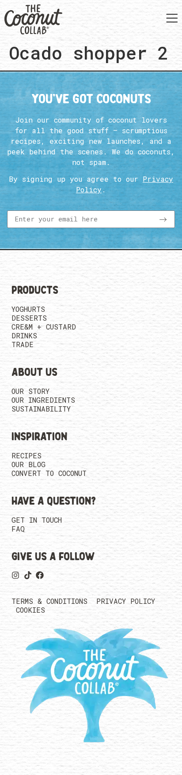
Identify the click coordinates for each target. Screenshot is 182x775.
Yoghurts (28, 309)
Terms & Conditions (49, 601)
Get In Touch (36, 520)
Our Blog (28, 464)
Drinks (24, 335)
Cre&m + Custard (43, 326)
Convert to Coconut (49, 473)
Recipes (26, 455)
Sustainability (41, 408)
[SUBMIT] (163, 219)
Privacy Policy (125, 601)
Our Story (30, 391)
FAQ (18, 528)
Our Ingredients (43, 400)
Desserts (29, 318)
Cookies (30, 610)
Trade (22, 344)
